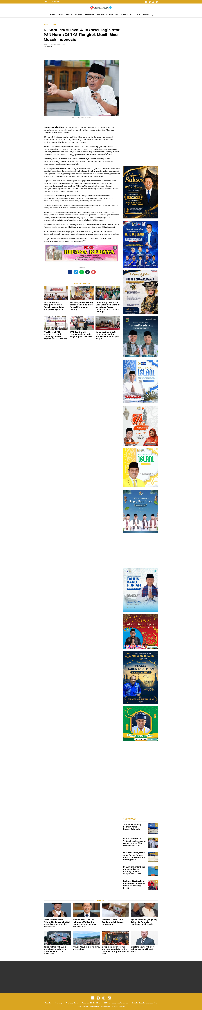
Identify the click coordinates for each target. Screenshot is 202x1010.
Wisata (146, 14)
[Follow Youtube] (156, 2)
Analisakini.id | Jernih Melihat (100, 1007)
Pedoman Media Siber (91, 1003)
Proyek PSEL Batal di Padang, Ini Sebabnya (86, 948)
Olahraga (113, 14)
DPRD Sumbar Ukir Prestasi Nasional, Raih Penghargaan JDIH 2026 (81, 334)
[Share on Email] (93, 272)
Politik (60, 14)
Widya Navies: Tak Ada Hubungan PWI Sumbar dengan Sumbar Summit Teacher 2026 (84, 923)
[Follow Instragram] (103, 998)
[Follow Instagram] (153, 2)
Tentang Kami (72, 1003)
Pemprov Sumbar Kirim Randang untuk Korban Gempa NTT (113, 921)
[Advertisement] (140, 58)
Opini (138, 14)
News (52, 14)
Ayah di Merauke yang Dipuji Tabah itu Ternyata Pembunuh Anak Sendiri (144, 921)
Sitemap (58, 1003)
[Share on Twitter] (76, 272)
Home (46, 25)
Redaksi (48, 1003)
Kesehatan (89, 14)
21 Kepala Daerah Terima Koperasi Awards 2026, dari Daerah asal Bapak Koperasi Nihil (115, 950)
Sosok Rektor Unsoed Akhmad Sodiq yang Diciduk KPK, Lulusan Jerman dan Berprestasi (57, 923)
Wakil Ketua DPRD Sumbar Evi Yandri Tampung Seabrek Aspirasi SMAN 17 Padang (55, 335)
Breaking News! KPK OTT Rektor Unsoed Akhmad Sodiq (142, 949)
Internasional (127, 14)
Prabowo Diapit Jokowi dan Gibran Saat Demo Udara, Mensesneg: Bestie (134, 884)
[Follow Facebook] (146, 2)
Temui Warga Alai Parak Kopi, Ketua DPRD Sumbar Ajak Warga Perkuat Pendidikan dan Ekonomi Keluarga (107, 307)
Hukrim (69, 14)
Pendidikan (102, 14)
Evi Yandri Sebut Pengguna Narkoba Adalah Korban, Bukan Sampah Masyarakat (54, 306)
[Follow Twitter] (149, 2)
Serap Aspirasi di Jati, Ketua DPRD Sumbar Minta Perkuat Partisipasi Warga (107, 335)
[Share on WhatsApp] (81, 272)
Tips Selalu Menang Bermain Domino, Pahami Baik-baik (132, 826)
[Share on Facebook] (70, 272)
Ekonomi (79, 14)
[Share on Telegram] (87, 272)
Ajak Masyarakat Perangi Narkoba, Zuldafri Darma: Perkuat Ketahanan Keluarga (81, 306)
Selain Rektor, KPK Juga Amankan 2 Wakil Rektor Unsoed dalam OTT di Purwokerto (55, 950)
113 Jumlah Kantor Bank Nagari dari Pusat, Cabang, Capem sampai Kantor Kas (134, 870)
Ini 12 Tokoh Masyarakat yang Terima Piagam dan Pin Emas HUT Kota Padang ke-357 (134, 856)
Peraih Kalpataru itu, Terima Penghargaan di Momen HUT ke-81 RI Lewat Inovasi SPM (134, 842)
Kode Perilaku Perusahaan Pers (144, 1003)
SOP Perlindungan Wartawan (116, 1003)
